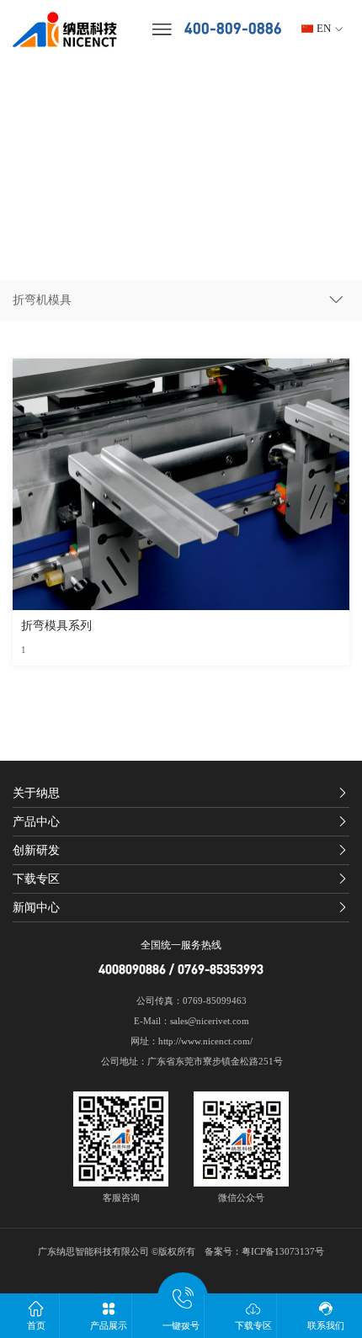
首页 (36, 1325)
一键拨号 (181, 1325)
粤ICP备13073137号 (283, 1251)
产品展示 (108, 1325)
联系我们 (325, 1325)
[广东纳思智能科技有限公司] (71, 29)
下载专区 (253, 1325)
